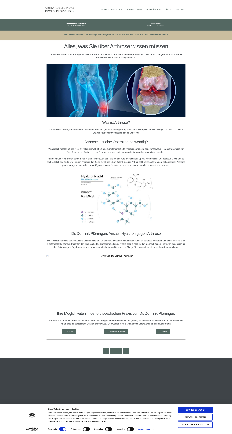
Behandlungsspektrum (112, 9)
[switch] (86, 429)
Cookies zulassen (195, 410)
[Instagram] (106, 351)
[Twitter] (126, 351)
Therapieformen (134, 9)
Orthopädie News (153, 9)
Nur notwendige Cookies (195, 424)
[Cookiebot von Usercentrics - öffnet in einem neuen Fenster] (32, 429)
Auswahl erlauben (195, 417)
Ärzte (168, 9)
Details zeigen (144, 429)
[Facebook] (113, 351)
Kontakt (180, 9)
